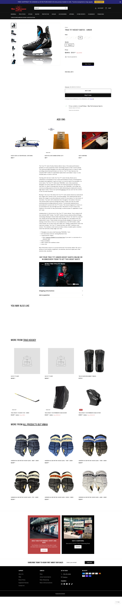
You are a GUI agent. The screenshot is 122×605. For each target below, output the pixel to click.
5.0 (85, 37)
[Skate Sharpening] (78, 528)
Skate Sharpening (44, 579)
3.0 (71, 37)
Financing (101, 14)
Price (66, 50)
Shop (41, 574)
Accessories (63, 14)
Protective (45, 14)
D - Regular (69, 45)
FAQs (20, 577)
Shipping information (46, 291)
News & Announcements (46, 582)
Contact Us (21, 585)
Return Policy (22, 579)
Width (67, 42)
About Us (21, 574)
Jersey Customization (45, 577)
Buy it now (88, 95)
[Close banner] (120, 2)
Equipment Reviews (24, 582)
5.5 (89, 37)
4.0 (76, 37)
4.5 (80, 37)
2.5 (67, 37)
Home (66, 27)
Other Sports (81, 14)
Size (66, 34)
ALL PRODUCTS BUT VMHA (35, 424)
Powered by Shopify (60, 593)
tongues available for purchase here (55, 237)
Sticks (30, 14)
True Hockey (29, 340)
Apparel (71, 14)
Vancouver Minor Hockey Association (23, 17)
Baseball (13, 14)
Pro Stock (22, 14)
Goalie (54, 14)
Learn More (44, 550)
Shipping (67, 87)
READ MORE (99, 2)
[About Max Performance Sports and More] (44, 528)
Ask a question (44, 295)
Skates (37, 14)
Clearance (91, 14)
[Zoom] (39, 44)
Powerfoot (63, 189)
